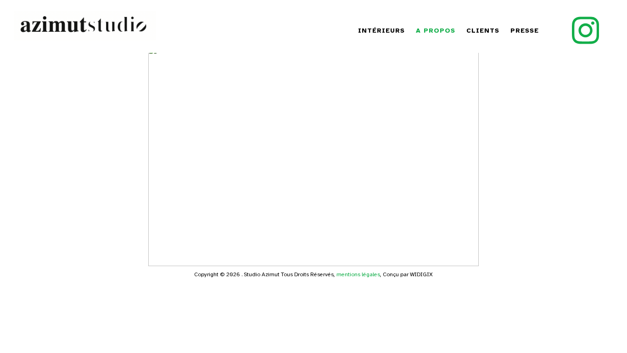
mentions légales (358, 274)
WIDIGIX (421, 274)
